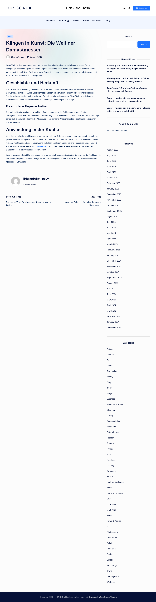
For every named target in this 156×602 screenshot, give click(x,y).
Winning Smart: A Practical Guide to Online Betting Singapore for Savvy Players (128, 80)
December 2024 (114, 261)
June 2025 (111, 227)
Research (111, 549)
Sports (110, 560)
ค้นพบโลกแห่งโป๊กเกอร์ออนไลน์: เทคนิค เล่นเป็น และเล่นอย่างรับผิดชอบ (127, 90)
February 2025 (113, 250)
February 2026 (113, 183)
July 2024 (111, 289)
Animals (110, 354)
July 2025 (111, 222)
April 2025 (111, 239)
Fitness (110, 449)
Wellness (111, 582)
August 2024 (112, 283)
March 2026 (112, 178)
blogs (109, 388)
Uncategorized (113, 576)
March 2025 (112, 244)
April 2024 (111, 305)
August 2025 (112, 216)
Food (109, 454)
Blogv (109, 393)
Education (111, 427)
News (109, 515)
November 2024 (114, 266)
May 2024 (111, 300)
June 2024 (111, 294)
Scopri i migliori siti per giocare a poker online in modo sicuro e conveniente (126, 99)
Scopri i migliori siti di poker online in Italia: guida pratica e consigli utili (128, 109)
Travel (109, 571)
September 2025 (114, 211)
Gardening (111, 471)
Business (111, 399)
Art (108, 360)
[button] (141, 8)
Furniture (111, 460)
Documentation (113, 421)
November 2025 (114, 200)
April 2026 (111, 172)
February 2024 (113, 316)
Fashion (110, 438)
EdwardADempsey (36, 178)
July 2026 (111, 155)
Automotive (112, 371)
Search (128, 36)
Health (110, 476)
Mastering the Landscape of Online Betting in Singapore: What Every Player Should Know (127, 68)
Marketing (111, 510)
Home (109, 488)
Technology (112, 565)
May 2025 (111, 233)
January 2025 (113, 255)
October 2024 (113, 272)
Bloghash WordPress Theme (103, 597)
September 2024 (114, 277)
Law (108, 499)
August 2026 (112, 150)
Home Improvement (116, 493)
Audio (109, 365)
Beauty (110, 377)
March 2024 (112, 311)
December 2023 (114, 327)
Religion (110, 543)
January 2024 (113, 322)
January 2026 (113, 189)
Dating (110, 415)
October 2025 (113, 205)
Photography (112, 532)
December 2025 (114, 194)
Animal (110, 349)
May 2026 (111, 166)
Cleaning (111, 410)
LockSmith (111, 504)
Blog (10, 36)
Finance (110, 443)
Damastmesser (40, 146)
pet (108, 526)
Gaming (110, 465)
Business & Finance (116, 404)
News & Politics (114, 521)
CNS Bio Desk (78, 8)
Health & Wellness (115, 482)
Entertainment (113, 432)
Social (109, 554)
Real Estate (112, 538)
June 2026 (111, 161)
